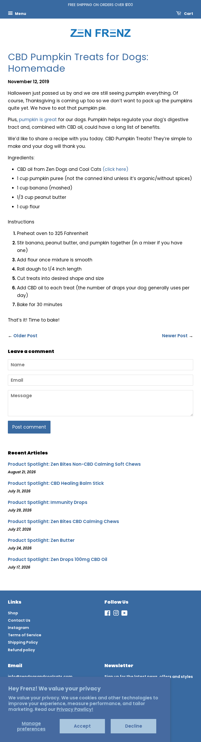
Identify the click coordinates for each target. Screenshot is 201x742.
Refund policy (21, 650)
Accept (82, 726)
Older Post (25, 336)
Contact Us (19, 620)
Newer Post (175, 336)
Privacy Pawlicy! (75, 709)
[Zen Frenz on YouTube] (124, 614)
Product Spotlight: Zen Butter (41, 540)
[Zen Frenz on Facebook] (107, 614)
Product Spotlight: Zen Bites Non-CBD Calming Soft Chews (74, 464)
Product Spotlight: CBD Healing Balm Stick (56, 483)
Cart (188, 13)
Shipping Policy (23, 642)
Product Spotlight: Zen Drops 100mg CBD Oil (57, 559)
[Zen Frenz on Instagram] (116, 614)
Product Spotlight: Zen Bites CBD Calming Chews (63, 521)
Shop (13, 613)
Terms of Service (24, 635)
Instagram (18, 627)
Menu (20, 13)
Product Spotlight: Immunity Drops (47, 502)
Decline (133, 726)
